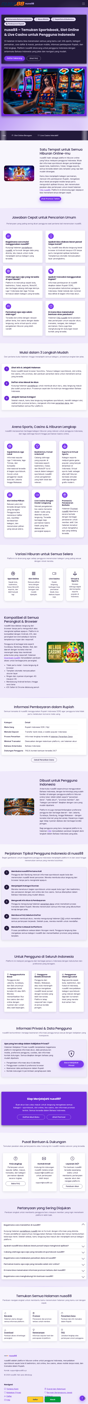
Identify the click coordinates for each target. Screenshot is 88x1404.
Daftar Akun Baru (31, 1117)
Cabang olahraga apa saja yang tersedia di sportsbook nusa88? (34, 1252)
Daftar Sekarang (14, 58)
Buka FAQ (15, 1183)
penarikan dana (62, 403)
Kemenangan (39, 1332)
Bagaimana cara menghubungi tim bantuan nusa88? (28, 1276)
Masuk (52, 1399)
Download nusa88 (12, 658)
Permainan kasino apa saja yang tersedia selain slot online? (32, 1264)
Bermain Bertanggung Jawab (59, 1392)
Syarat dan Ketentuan (56, 1389)
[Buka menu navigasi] (83, 3)
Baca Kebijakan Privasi (71, 1064)
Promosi (36, 1316)
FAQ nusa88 (45, 190)
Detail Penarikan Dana (44, 760)
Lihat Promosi (58, 1117)
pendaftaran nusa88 (28, 1231)
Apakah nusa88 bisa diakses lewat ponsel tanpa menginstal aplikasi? (36, 1245)
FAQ (49, 831)
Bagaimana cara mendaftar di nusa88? (22, 1225)
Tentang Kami (12, 1389)
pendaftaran (32, 386)
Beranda (8, 1316)
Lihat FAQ (34, 58)
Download (8, 1332)
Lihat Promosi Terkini (50, 198)
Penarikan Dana (68, 1316)
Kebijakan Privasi (13, 1392)
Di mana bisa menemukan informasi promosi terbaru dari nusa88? (35, 1270)
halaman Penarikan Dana (62, 736)
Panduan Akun (72, 1186)
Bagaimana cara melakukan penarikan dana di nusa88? (30, 1258)
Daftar (35, 1399)
